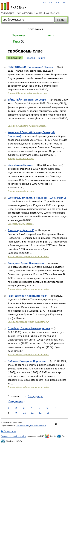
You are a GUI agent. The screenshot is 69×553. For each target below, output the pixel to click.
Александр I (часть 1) (21, 230)
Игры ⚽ (18, 41)
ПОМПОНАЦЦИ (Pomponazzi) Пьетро (30, 67)
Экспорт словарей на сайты (13, 436)
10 (24, 412)
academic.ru (13, 6)
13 (48, 412)
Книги (50, 35)
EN (44, 2)
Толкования (34, 29)
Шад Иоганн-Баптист (20, 165)
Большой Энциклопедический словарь (27, 93)
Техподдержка (22, 425)
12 (40, 412)
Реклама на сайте (38, 425)
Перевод (30, 57)
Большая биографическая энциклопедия (28, 256)
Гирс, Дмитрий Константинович (27, 295)
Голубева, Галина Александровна (29, 328)
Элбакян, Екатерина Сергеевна (27, 361)
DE (51, 2)
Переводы (18, 35)
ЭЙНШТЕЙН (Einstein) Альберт (27, 99)
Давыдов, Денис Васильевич (26, 263)
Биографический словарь (21, 158)
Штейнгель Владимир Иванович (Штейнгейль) (37, 197)
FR (63, 2)
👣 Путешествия (8, 431)
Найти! (61, 19)
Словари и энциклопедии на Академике (30, 13)
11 (32, 412)
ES (57, 2)
